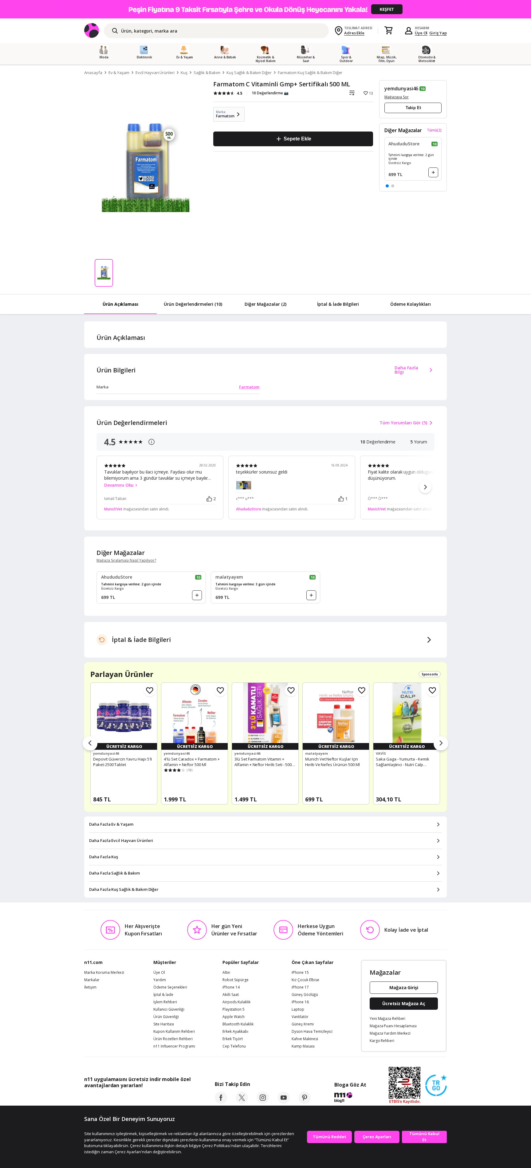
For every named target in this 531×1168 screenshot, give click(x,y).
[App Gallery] (176, 1099)
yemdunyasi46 (401, 88)
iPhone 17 (300, 987)
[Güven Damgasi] (436, 1086)
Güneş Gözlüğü (305, 994)
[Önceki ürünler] (90, 743)
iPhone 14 (231, 987)
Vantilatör (300, 1016)
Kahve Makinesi (305, 1038)
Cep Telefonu (234, 1046)
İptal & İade (163, 994)
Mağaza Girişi (403, 987)
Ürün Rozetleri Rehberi (173, 1038)
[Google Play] (141, 1099)
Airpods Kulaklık (236, 1002)
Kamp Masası (303, 1046)
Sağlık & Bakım (207, 72)
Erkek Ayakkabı (235, 1031)
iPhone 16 (300, 1002)
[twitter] (242, 1102)
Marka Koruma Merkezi (104, 972)
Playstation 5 (233, 1009)
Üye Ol (421, 33)
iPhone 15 (300, 972)
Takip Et (413, 107)
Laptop (298, 1009)
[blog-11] (350, 1098)
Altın (226, 972)
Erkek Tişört (232, 1038)
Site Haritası (163, 1024)
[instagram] (263, 1102)
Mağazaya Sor (396, 97)
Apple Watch (233, 1016)
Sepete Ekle (297, 138)
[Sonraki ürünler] (441, 743)
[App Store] (103, 1099)
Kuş (184, 72)
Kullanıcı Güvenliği (168, 1009)
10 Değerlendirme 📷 (270, 93)
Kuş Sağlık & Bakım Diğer (249, 72)
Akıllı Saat (230, 994)
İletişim (90, 987)
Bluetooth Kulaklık (238, 1024)
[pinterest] (304, 1102)
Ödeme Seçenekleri (170, 987)
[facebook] (221, 1102)
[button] (387, 185)
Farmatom (249, 387)
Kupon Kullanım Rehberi (174, 1031)
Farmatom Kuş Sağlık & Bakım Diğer (310, 72)
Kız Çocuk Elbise (305, 979)
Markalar (92, 979)
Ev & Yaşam (119, 72)
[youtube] (283, 1102)
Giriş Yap (438, 33)
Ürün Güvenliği (166, 1016)
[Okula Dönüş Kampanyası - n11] (265, 9)
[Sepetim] (388, 31)
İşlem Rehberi (165, 1002)
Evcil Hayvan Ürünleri (155, 72)
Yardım (159, 979)
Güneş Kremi (303, 1024)
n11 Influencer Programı (174, 1046)
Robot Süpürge (235, 979)
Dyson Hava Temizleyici (312, 1031)
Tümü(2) (434, 130)
